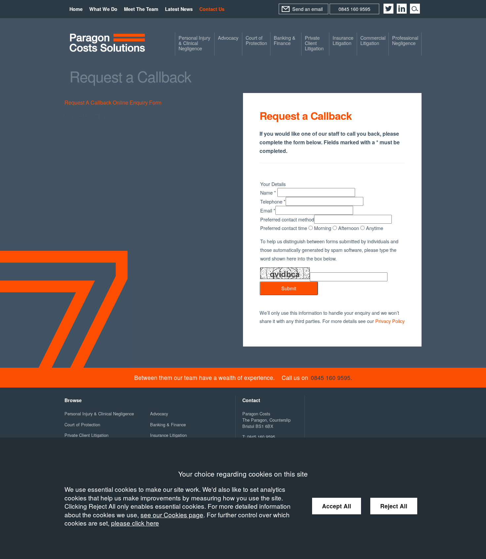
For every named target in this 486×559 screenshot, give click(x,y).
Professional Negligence (405, 40)
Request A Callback (87, 102)
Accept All (336, 506)
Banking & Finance (285, 40)
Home (76, 9)
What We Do (103, 9)
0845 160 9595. (331, 377)
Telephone (273, 201)
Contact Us (211, 9)
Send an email (307, 8)
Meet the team (141, 9)
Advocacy (228, 37)
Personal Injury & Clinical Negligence (194, 43)
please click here (135, 522)
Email (267, 210)
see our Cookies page (172, 514)
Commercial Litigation (372, 40)
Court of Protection (256, 40)
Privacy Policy (390, 320)
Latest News (179, 9)
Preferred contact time (284, 227)
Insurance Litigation (343, 40)
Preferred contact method (287, 219)
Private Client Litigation (314, 43)
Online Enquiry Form (137, 102)
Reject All (393, 506)
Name (268, 192)
